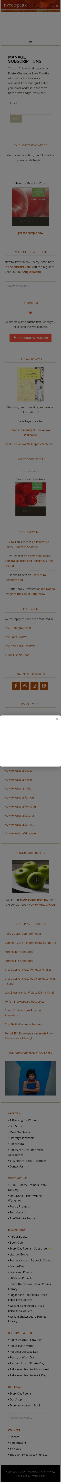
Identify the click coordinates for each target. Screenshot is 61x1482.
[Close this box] (57, 718)
